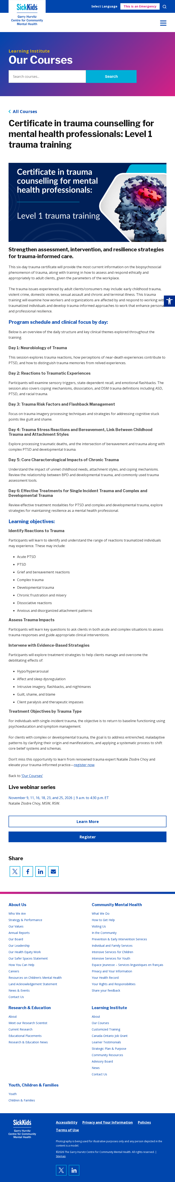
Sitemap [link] (61, 1156)
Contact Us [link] (16, 997)
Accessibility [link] (66, 1122)
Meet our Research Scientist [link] (28, 1023)
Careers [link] (14, 971)
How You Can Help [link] (21, 965)
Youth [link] (13, 1094)
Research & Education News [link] (28, 1042)
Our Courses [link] (100, 1023)
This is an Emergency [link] (140, 6)
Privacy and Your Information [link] (112, 971)
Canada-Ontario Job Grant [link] (110, 1036)
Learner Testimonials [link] (106, 1042)
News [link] (96, 1068)
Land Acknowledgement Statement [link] (33, 984)
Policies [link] (144, 1122)
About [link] (13, 1016)
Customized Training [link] (106, 1029)
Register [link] (87, 836)
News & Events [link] (19, 990)
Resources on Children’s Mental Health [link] (35, 978)
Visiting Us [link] (99, 926)
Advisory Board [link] (102, 1061)
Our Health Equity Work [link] (25, 952)
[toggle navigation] (163, 24)
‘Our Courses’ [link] (32, 775)
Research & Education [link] (30, 1007)
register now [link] (84, 764)
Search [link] (164, 7)
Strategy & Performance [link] (25, 920)
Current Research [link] (20, 1029)
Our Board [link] (16, 939)
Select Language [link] (104, 6)
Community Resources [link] (107, 1055)
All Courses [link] (25, 111)
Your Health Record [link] (105, 978)
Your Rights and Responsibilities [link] (114, 984)
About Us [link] (17, 904)
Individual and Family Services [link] (112, 946)
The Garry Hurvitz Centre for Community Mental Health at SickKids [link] (27, 16)
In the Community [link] (104, 933)
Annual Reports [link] (19, 933)
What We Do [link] (100, 913)
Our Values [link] (16, 926)
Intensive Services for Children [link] (112, 952)
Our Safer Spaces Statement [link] (28, 958)
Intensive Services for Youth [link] (111, 958)
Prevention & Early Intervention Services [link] (119, 939)
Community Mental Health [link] (117, 904)
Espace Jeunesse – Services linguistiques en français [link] (127, 965)
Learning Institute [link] (109, 1007)
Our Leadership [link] (19, 946)
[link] (169, 301)
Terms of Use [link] (67, 1130)
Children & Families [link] (22, 1100)
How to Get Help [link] (103, 920)
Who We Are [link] (17, 913)
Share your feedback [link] (106, 990)
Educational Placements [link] (25, 1036)
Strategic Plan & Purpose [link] (109, 1049)
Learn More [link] (87, 821)
